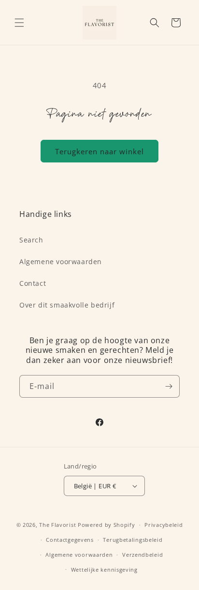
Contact (32, 283)
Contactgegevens (70, 539)
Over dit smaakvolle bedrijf (66, 304)
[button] (19, 22)
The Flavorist (57, 524)
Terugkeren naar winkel (99, 151)
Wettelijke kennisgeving (104, 569)
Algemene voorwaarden (60, 261)
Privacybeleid (163, 524)
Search (31, 239)
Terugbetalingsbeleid (132, 539)
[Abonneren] (168, 386)
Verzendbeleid (142, 554)
